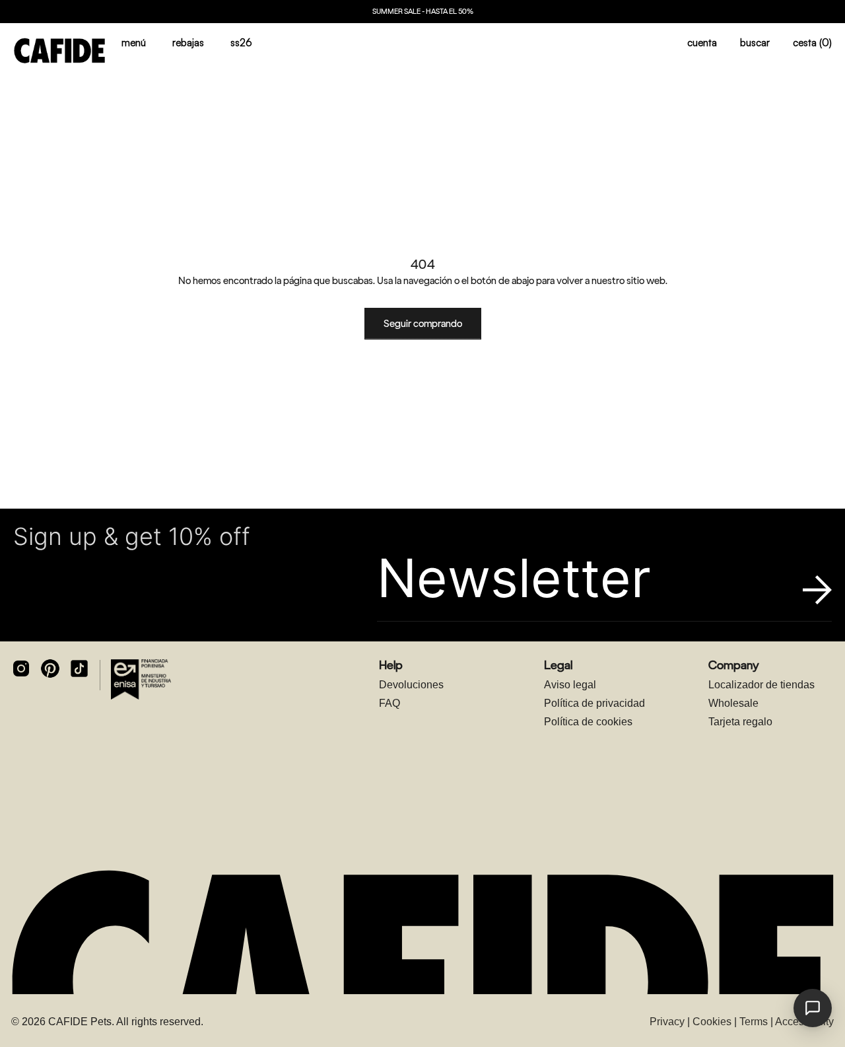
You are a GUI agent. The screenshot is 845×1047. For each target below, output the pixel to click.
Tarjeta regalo (740, 721)
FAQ (389, 703)
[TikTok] (79, 668)
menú (133, 43)
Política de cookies (588, 721)
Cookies (712, 1021)
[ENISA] (141, 679)
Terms (753, 1021)
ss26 (241, 43)
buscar (755, 43)
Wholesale (733, 703)
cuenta (702, 43)
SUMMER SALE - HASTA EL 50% (422, 11)
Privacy (667, 1021)
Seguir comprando (423, 324)
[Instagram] (21, 668)
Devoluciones (411, 684)
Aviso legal (570, 684)
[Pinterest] (50, 668)
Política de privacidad (594, 703)
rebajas (188, 43)
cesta (812, 43)
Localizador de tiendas (761, 684)
